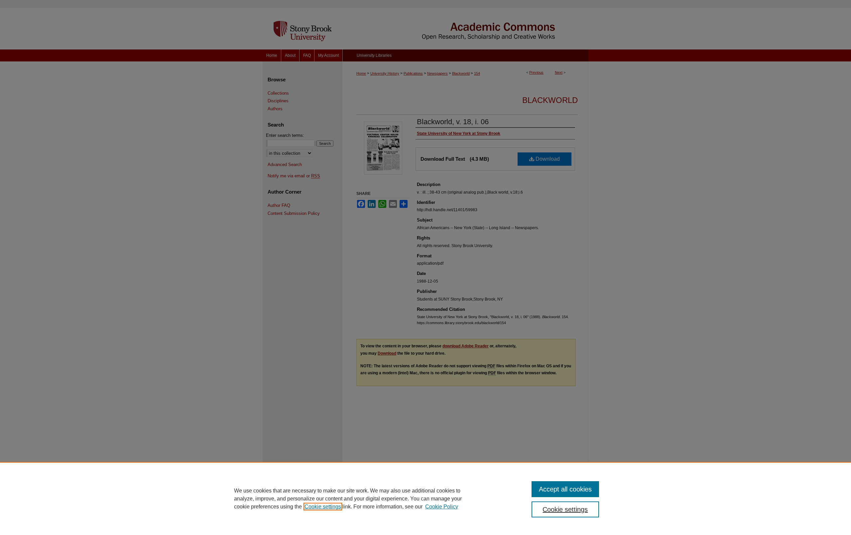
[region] (425, 498)
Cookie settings (322, 506)
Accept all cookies (565, 489)
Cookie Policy (441, 506)
